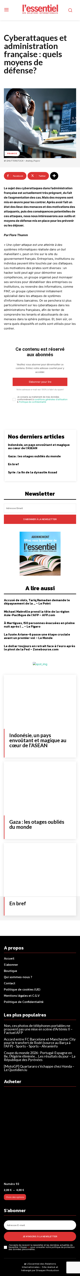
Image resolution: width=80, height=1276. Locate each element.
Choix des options (15, 1197)
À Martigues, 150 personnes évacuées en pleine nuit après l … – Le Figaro (39, 625)
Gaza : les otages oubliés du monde (34, 456)
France (12, 153)
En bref (13, 464)
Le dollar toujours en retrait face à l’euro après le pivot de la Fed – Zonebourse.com (39, 648)
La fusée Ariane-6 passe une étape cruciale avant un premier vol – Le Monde (37, 636)
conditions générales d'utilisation (50, 399)
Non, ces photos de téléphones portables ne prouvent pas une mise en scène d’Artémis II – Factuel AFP (38, 1029)
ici (29, 1247)
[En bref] (40, 870)
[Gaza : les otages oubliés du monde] (40, 788)
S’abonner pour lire (40, 381)
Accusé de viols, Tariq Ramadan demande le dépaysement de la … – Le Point (37, 602)
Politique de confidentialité (32, 402)
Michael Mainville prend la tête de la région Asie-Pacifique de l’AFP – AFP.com (36, 613)
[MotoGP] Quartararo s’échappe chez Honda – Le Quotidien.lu (39, 1068)
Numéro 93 (11, 1184)
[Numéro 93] (40, 1135)
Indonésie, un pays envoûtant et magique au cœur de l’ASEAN (39, 446)
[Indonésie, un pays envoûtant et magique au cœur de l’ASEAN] (40, 702)
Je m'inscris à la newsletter (40, 1236)
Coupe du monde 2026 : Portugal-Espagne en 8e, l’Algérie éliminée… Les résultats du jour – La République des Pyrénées (39, 1056)
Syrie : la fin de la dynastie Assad (32, 472)
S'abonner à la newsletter (40, 519)
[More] (54, 176)
